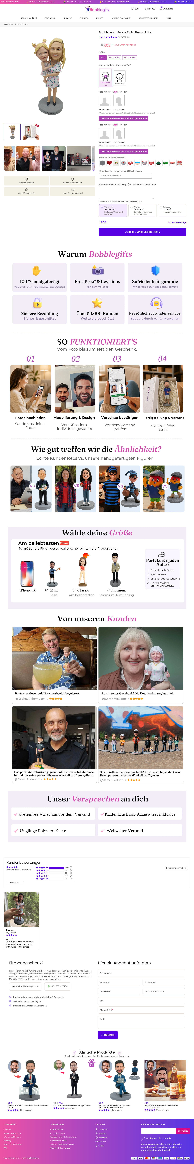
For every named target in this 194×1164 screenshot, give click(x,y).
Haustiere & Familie (120, 18)
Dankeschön (23, 24)
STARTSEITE (8, 24)
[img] (21, 935)
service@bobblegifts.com (27, 986)
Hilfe (169, 18)
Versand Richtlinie (57, 1133)
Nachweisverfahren (58, 1140)
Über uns (8, 1129)
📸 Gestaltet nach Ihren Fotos (45, 2)
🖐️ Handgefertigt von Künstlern (82, 2)
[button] (112, 37)
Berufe (99, 18)
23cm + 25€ (130, 57)
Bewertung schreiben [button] (176, 868)
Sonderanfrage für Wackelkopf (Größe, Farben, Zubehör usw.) (127, 184)
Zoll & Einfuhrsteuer (13, 1144)
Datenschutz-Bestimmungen (62, 1144)
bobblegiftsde (33, 1158)
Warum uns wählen (12, 1133)
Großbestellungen (148, 18)
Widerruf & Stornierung (60, 1148)
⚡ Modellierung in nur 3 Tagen (119, 2)
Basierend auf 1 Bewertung (19, 869)
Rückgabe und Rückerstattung (63, 1137)
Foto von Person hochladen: (113, 92)
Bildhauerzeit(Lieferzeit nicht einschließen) (128, 201)
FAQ (6, 1148)
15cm (102, 57)
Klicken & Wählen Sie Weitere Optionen (123, 118)
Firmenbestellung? (177, 222)
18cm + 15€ (114, 57)
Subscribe (183, 1131)
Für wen (84, 18)
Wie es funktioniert (12, 1137)
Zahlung (7, 1140)
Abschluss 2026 (29, 18)
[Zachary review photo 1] (21, 909)
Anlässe (68, 18)
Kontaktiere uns (57, 1129)
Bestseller (50, 18)
